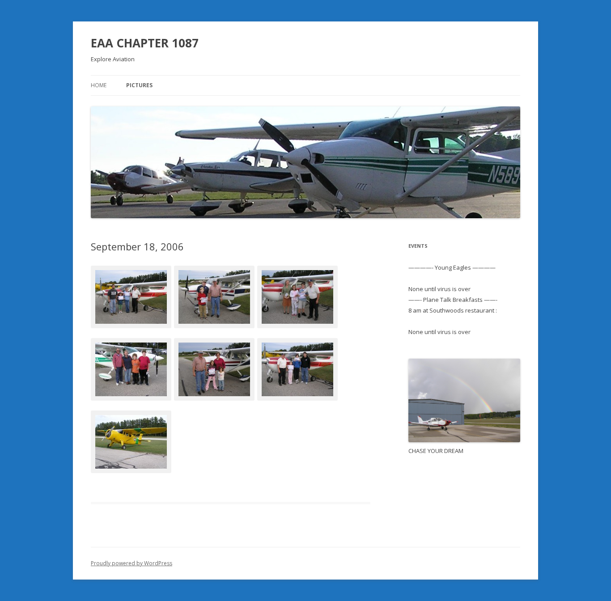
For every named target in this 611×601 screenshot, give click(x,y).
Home (98, 85)
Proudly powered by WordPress (131, 563)
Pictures (139, 85)
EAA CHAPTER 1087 (145, 43)
